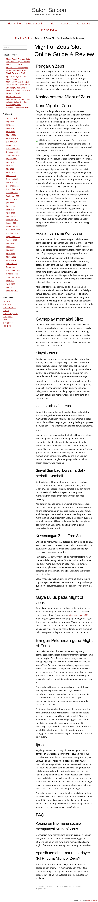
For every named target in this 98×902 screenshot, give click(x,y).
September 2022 (13, 277)
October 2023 (12, 233)
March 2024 (11, 216)
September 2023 (13, 236)
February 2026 (12, 138)
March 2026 (11, 135)
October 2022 (12, 274)
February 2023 (12, 260)
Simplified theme (91, 900)
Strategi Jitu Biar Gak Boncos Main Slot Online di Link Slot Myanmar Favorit (18, 90)
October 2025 (12, 152)
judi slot (7, 301)
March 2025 (11, 175)
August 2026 (11, 118)
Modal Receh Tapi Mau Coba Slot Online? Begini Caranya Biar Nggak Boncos (18, 62)
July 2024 (10, 203)
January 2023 (11, 263)
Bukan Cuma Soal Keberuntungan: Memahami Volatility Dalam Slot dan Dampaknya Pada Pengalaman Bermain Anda (18, 101)
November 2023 (13, 230)
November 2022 (13, 270)
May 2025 (10, 169)
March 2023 (11, 257)
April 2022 (10, 284)
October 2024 (12, 192)
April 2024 (10, 213)
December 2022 (13, 267)
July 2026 (10, 121)
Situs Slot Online (35, 23)
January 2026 (11, 142)
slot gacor (8, 316)
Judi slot (7, 325)
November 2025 (13, 148)
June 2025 (10, 165)
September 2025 (13, 155)
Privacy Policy (49, 29)
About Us (66, 23)
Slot (53, 23)
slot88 (6, 310)
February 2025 (12, 179)
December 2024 (13, 186)
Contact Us (83, 23)
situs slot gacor (10, 313)
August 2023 (11, 240)
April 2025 (10, 172)
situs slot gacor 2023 (79, 615)
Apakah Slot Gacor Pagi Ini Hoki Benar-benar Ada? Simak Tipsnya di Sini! (17, 70)
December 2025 (13, 145)
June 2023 (10, 246)
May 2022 (10, 280)
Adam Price (63, 886)
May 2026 (10, 128)
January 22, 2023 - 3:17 (47, 886)
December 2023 (13, 226)
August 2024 (11, 199)
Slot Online (14, 23)
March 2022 (11, 287)
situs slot (7, 304)
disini (5, 319)
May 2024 (10, 209)
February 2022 (12, 291)
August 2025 (11, 158)
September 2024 (13, 196)
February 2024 (12, 219)
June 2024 (10, 206)
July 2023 (10, 243)
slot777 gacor (9, 307)
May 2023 (10, 250)
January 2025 (11, 182)
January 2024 (11, 223)
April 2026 (10, 131)
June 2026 (10, 125)
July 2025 (10, 162)
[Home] (15, 38)
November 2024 (13, 189)
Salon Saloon (49, 10)
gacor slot (42, 888)
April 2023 (10, 253)
